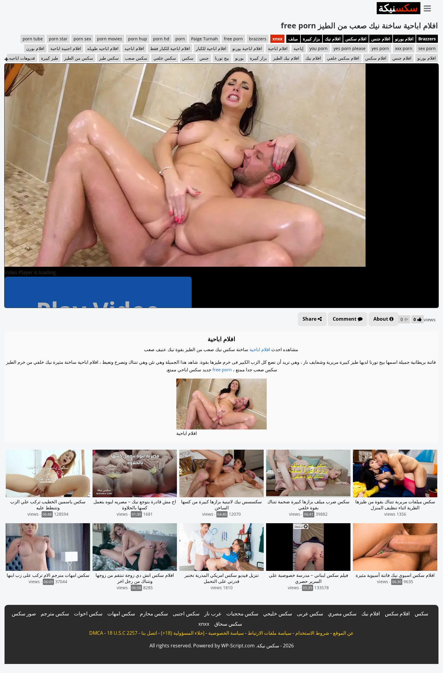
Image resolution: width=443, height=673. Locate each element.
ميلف (293, 39)
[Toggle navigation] (429, 7)
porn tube (33, 39)
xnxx (277, 39)
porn (180, 39)
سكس (187, 58)
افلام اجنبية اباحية (65, 48)
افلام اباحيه (134, 48)
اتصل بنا (149, 633)
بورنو (239, 58)
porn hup (137, 39)
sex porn (427, 48)
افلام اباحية (277, 48)
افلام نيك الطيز (286, 58)
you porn (318, 48)
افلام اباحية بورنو (247, 48)
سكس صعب (136, 58)
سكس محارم (154, 613)
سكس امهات (121, 613)
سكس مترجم (55, 613)
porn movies (109, 39)
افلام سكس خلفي (343, 58)
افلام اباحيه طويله (102, 48)
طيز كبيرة (49, 58)
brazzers (257, 39)
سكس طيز (109, 58)
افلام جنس (380, 39)
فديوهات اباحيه (22, 58)
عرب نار (213, 613)
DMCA (96, 633)
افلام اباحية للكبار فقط (170, 48)
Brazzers (427, 39)
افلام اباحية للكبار (211, 48)
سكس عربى (310, 613)
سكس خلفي (164, 58)
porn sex (82, 39)
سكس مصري (342, 613)
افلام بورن (35, 48)
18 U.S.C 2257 (122, 633)
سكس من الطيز (78, 58)
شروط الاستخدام (312, 633)
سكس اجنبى (186, 613)
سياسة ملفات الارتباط (269, 633)
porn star (58, 39)
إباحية (298, 48)
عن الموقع (343, 633)
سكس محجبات (242, 613)
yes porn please (350, 48)
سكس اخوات (88, 613)
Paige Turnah (204, 39)
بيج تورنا (222, 58)
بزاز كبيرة (311, 39)
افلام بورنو (404, 39)
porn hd (161, 39)
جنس (204, 58)
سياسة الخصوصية (226, 633)
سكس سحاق (228, 623)
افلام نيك (333, 39)
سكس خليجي (277, 613)
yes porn (380, 48)
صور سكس (24, 613)
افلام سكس (355, 39)
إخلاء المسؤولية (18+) (182, 633)
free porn (233, 39)
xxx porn (403, 48)
